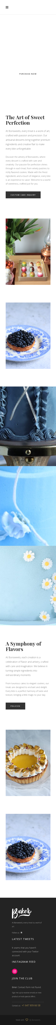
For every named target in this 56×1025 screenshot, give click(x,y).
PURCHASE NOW (28, 74)
